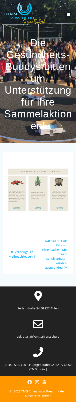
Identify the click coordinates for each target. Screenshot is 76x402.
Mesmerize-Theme (38, 396)
